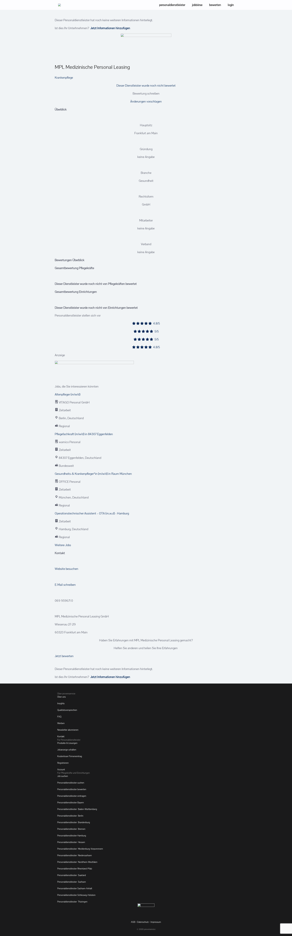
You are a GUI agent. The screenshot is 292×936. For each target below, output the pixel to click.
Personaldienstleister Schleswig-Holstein (76, 895)
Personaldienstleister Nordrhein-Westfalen (77, 862)
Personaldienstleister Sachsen (71, 881)
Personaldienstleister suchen (70, 782)
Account (61, 769)
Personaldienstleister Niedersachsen (74, 855)
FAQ (59, 716)
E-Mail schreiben (65, 585)
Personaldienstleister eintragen (71, 796)
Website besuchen (66, 569)
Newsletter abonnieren (67, 729)
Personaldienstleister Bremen (71, 829)
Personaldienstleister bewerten (71, 789)
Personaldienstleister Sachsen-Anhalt (74, 888)
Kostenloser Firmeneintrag (69, 756)
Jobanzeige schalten (66, 749)
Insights (61, 703)
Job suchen (62, 776)
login (231, 5)
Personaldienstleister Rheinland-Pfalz (74, 868)
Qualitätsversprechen (67, 710)
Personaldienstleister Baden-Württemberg (77, 809)
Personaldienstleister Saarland (71, 875)
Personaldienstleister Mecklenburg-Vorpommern (80, 848)
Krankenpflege (64, 77)
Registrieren (63, 762)
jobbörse (197, 5)
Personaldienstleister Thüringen (72, 901)
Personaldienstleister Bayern (70, 802)
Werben (61, 723)
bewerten (215, 5)
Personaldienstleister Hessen (71, 842)
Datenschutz (143, 922)
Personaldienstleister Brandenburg (73, 822)
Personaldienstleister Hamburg (71, 835)
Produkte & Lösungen (67, 743)
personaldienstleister (172, 5)
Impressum (156, 922)
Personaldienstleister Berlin (70, 815)
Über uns (61, 696)
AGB (133, 922)
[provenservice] (59, 5)
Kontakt (60, 736)
